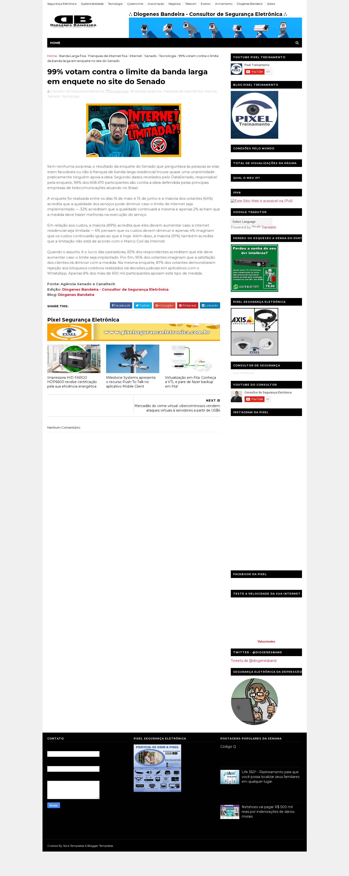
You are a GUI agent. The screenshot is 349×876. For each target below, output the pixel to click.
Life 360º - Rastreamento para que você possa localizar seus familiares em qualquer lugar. (270, 776)
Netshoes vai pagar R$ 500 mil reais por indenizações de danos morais (268, 811)
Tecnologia (115, 3)
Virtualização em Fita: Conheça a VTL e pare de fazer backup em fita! (190, 381)
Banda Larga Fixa (72, 56)
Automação (156, 3)
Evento (206, 3)
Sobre (271, 3)
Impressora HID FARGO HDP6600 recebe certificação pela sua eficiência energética (72, 381)
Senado (150, 56)
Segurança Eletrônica (61, 3)
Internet (136, 56)
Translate (268, 227)
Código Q (228, 746)
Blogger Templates (100, 846)
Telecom (190, 3)
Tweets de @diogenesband (253, 660)
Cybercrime (135, 3)
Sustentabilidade (92, 3)
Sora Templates (73, 846)
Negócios (175, 3)
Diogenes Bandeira (250, 3)
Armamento (223, 3)
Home (55, 43)
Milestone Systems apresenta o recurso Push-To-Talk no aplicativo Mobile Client (131, 381)
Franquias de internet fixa (107, 56)
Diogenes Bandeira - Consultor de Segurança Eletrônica (115, 289)
